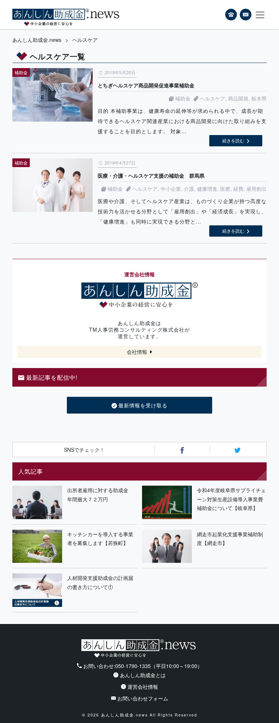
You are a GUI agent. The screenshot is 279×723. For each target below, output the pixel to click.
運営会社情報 (143, 686)
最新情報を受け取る (142, 405)
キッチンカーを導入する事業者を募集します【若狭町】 (100, 538)
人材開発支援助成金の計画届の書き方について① (100, 582)
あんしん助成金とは (143, 675)
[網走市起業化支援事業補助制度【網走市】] (167, 546)
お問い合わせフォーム (142, 698)
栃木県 (259, 98)
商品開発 (238, 98)
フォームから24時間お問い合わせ (245, 15)
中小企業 (171, 188)
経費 (238, 188)
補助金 (182, 98)
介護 (189, 188)
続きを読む (233, 140)
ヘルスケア (212, 98)
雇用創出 (256, 188)
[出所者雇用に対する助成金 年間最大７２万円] (37, 502)
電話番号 (231, 14)
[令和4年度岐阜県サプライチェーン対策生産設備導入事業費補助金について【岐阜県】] (167, 502)
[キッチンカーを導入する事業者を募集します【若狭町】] (37, 546)
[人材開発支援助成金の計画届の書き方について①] (37, 590)
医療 (225, 188)
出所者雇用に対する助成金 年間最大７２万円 (100, 494)
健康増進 (207, 188)
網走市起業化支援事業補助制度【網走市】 (230, 538)
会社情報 (137, 351)
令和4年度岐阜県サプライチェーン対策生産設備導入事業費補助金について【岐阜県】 (231, 498)
